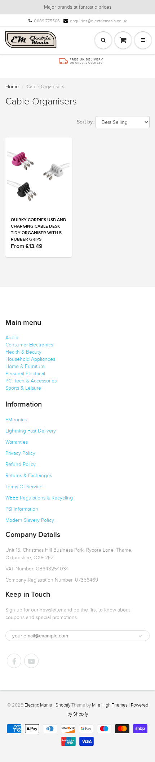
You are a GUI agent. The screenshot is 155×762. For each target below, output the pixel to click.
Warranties (16, 442)
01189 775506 (47, 20)
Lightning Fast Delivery (30, 431)
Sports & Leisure (23, 388)
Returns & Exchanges (28, 475)
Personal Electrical (25, 374)
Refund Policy (20, 464)
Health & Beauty (23, 352)
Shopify (63, 705)
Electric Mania (38, 705)
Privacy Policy (20, 453)
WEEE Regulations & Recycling (39, 498)
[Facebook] (14, 661)
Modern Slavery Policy (29, 520)
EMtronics (16, 420)
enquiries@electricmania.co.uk (98, 20)
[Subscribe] (140, 636)
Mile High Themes (110, 705)
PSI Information (21, 509)
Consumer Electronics (29, 345)
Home (12, 87)
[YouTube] (31, 661)
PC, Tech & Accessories (31, 381)
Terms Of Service (24, 487)
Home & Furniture (25, 366)
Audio (11, 338)
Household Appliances (30, 359)
